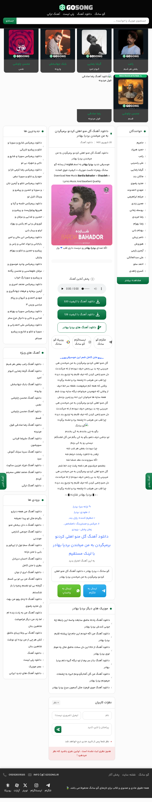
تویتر (25, 791)
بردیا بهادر (91, 571)
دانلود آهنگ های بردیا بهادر (79, 327)
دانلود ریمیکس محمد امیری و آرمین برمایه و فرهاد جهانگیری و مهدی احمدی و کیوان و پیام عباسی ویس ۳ (24, 294)
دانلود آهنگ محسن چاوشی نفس (26, 401)
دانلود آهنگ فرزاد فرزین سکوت (23, 465)
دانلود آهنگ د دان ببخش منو (25, 525)
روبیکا (7, 791)
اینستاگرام (36, 791)
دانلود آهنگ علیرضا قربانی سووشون (27, 442)
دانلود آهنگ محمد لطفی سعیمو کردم (24, 475)
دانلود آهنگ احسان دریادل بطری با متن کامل (27, 562)
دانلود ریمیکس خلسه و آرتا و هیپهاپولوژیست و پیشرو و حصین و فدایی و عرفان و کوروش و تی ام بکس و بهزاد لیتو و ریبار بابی (26, 217)
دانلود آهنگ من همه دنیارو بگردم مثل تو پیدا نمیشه (26, 515)
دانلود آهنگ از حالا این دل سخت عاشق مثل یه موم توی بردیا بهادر (82, 650)
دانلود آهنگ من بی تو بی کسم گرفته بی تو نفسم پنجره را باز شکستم (25, 586)
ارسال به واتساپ (66, 591)
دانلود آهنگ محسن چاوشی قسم (26, 415)
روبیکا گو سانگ (58, 342)
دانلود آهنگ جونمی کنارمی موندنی (26, 535)
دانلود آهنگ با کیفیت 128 (79, 314)
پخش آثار (114, 775)
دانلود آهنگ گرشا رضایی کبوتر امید (25, 374)
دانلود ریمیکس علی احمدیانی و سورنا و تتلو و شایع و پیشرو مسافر (25, 332)
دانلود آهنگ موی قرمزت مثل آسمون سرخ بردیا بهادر (81, 688)
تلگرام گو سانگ (101, 342)
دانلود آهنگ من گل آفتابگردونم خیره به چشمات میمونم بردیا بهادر (83, 677)
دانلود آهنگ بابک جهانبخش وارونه (26, 387)
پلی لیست (68, 14)
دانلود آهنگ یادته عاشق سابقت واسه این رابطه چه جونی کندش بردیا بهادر (82, 623)
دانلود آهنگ (84, 14)
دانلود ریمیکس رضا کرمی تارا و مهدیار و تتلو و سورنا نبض (25, 173)
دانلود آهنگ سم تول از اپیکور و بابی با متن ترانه (24, 548)
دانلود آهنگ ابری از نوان (27, 572)
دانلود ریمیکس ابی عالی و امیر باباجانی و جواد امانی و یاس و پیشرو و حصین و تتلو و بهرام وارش (25, 247)
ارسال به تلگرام (92, 591)
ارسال (57, 729)
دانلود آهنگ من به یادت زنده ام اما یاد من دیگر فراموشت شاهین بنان (24, 619)
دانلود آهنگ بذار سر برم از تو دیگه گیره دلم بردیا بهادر (83, 664)
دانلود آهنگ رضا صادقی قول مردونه (25, 428)
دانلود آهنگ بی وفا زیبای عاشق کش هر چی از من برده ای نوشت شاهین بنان (24, 640)
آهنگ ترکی (53, 14)
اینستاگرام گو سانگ (80, 342)
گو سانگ (76, 7)
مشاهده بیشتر (133, 281)
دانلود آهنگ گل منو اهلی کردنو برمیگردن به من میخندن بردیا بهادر (81, 133)
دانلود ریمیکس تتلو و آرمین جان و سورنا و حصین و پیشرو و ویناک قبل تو (24, 190)
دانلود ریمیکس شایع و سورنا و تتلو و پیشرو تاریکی (25, 146)
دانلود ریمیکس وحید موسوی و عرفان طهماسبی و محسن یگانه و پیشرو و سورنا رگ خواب (24, 271)
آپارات (17, 791)
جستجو (10, 21)
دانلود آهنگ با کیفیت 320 (79, 301)
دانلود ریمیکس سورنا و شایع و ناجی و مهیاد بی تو (25, 159)
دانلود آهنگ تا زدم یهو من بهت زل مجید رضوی (24, 602)
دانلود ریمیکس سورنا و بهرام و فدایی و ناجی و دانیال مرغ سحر (25, 314)
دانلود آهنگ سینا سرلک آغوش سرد (25, 455)
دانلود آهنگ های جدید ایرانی (25, 673)
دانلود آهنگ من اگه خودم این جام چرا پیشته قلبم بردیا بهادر (82, 637)
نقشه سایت (129, 775)
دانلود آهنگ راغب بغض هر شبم (23, 364)
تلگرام (48, 791)
